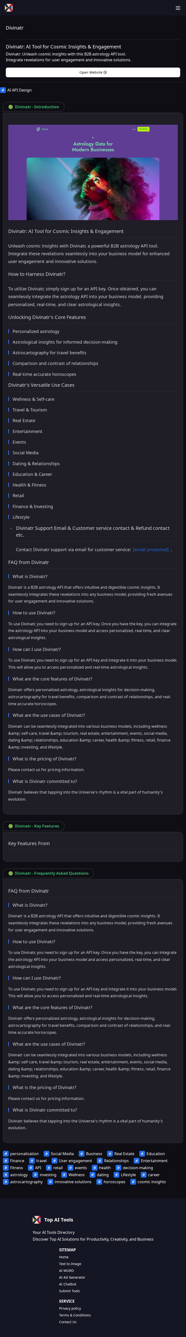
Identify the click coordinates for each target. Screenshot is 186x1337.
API (38, 1167)
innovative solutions (73, 1181)
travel (41, 1160)
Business (94, 1153)
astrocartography (26, 1181)
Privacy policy (70, 1308)
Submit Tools (69, 1291)
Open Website (90, 72)
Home (64, 1257)
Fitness (16, 1167)
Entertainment (154, 1160)
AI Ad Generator (72, 1277)
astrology (19, 1174)
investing (48, 1174)
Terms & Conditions (75, 1315)
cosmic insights (152, 1181)
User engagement (75, 1160)
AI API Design (19, 90)
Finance (17, 1160)
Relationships (116, 1160)
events (81, 1167)
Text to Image (70, 1263)
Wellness (77, 1174)
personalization (24, 1153)
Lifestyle (128, 1174)
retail (58, 1167)
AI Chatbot (67, 1284)
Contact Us (68, 1322)
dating (103, 1174)
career (154, 1174)
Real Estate (124, 1153)
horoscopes (114, 1181)
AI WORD (66, 1270)
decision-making (138, 1167)
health (105, 1167)
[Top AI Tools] (9, 8)
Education (156, 1153)
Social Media (62, 1153)
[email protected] (151, 549)
